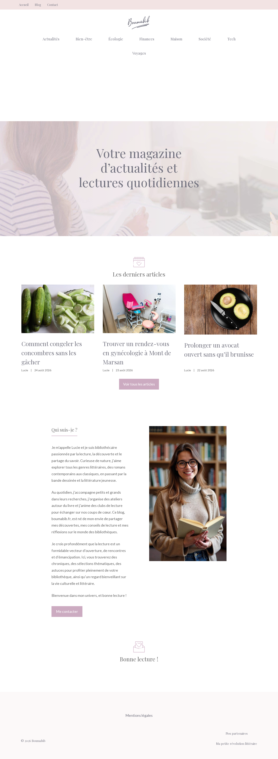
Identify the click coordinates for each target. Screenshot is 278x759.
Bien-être (84, 39)
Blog (38, 5)
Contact (52, 5)
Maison (176, 39)
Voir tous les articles (139, 384)
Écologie (115, 39)
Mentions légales (139, 715)
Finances (146, 39)
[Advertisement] (139, 90)
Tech (231, 39)
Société (205, 39)
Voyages (139, 53)
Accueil (24, 5)
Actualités (51, 39)
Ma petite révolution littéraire (236, 744)
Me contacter (67, 611)
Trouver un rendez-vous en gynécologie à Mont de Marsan (137, 353)
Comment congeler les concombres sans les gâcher (51, 353)
